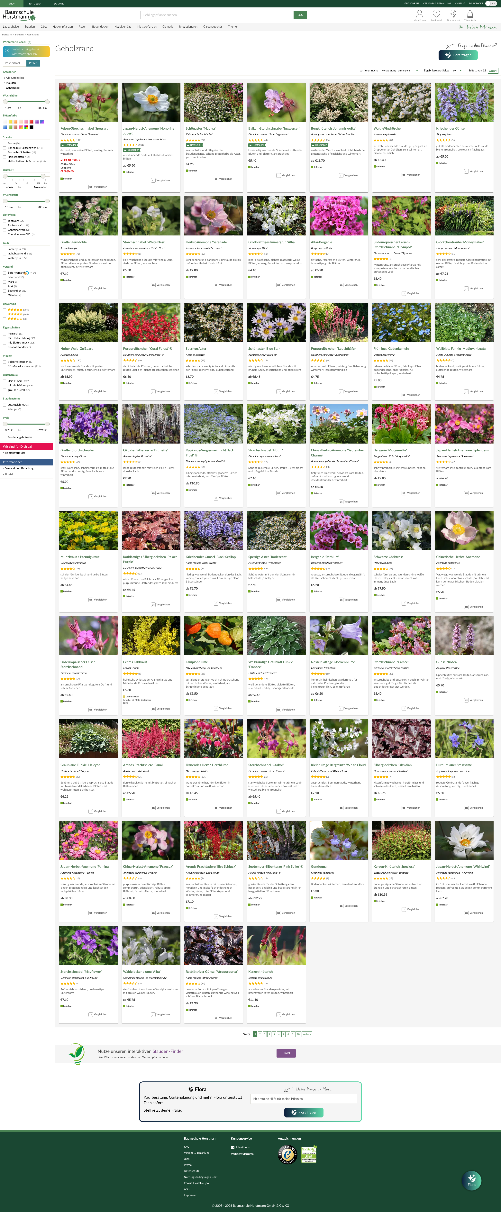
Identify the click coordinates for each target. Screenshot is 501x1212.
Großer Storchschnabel (77, 450)
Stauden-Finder (168, 1051)
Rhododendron (188, 26)
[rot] (31, 122)
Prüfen (33, 63)
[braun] (16, 127)
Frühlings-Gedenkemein (391, 348)
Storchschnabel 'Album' (265, 450)
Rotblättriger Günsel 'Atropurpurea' (212, 971)
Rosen (82, 26)
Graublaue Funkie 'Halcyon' (80, 765)
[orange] (16, 122)
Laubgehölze (11, 26)
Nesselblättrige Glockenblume (333, 662)
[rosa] (26, 122)
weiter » (493, 71)
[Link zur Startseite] (20, 15)
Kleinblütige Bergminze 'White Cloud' (339, 765)
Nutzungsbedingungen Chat (200, 1177)
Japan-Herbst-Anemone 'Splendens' (462, 450)
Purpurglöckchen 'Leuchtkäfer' (334, 348)
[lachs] (21, 122)
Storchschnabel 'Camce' (391, 662)
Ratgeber (35, 4)
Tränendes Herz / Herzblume (207, 765)
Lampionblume (197, 662)
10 (298, 1034)
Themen (233, 26)
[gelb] (10, 122)
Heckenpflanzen (63, 26)
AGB (186, 1189)
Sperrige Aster (196, 348)
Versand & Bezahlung (437, 3)
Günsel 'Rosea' (447, 662)
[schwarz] (31, 127)
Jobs (186, 1159)
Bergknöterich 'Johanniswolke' (333, 128)
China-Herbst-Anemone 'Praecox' (148, 866)
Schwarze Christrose (389, 557)
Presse (188, 1165)
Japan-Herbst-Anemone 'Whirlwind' (463, 866)
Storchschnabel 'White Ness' (144, 242)
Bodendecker (100, 26)
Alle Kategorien (15, 78)
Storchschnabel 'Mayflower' (81, 971)
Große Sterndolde (73, 242)
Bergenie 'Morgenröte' (390, 450)
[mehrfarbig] (26, 127)
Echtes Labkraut (135, 662)
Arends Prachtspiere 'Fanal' (143, 765)
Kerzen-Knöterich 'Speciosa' (394, 866)
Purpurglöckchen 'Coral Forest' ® (147, 348)
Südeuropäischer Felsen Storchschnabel (78, 664)
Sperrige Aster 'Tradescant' (267, 557)
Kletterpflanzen (147, 26)
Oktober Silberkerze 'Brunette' (145, 450)
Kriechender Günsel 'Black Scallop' (211, 557)
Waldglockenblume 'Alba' (142, 971)
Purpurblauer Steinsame (454, 765)
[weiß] (5, 122)
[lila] (37, 122)
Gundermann (321, 866)
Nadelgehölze (123, 26)
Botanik (59, 4)
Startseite (7, 34)
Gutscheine (412, 3)
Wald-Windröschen (388, 128)
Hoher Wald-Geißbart (76, 348)
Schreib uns (242, 1147)
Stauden (30, 26)
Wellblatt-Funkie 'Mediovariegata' (461, 348)
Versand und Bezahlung (19, 468)
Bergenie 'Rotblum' (325, 557)
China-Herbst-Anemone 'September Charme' (337, 453)
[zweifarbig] (21, 127)
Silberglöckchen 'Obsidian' (393, 765)
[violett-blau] (42, 122)
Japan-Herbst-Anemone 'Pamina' (85, 866)
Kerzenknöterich (260, 971)
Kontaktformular (15, 453)
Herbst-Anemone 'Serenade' (207, 242)
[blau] (5, 127)
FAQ (186, 1146)
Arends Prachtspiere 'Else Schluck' (211, 866)
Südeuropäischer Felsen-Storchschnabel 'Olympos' (393, 245)
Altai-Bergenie (321, 242)
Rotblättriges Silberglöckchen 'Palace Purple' (150, 559)
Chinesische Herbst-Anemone (458, 557)
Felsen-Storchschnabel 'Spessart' (84, 128)
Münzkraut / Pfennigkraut (79, 557)
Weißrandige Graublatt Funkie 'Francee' (270, 664)
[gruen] (10, 127)
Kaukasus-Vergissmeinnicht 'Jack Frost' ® (210, 453)
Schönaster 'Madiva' (201, 128)
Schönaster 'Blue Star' (264, 348)
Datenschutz (191, 1171)
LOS (300, 15)
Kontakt (460, 3)
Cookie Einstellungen (196, 1183)
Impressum (190, 1195)
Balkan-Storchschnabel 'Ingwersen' (274, 128)
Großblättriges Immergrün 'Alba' (272, 242)
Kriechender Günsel (450, 128)
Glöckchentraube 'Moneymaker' (460, 242)
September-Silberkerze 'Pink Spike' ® (275, 866)
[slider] (5, 101)
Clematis (167, 26)
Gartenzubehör (212, 26)
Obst (44, 26)
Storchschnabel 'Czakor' (266, 765)
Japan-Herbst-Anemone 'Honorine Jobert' (148, 131)
